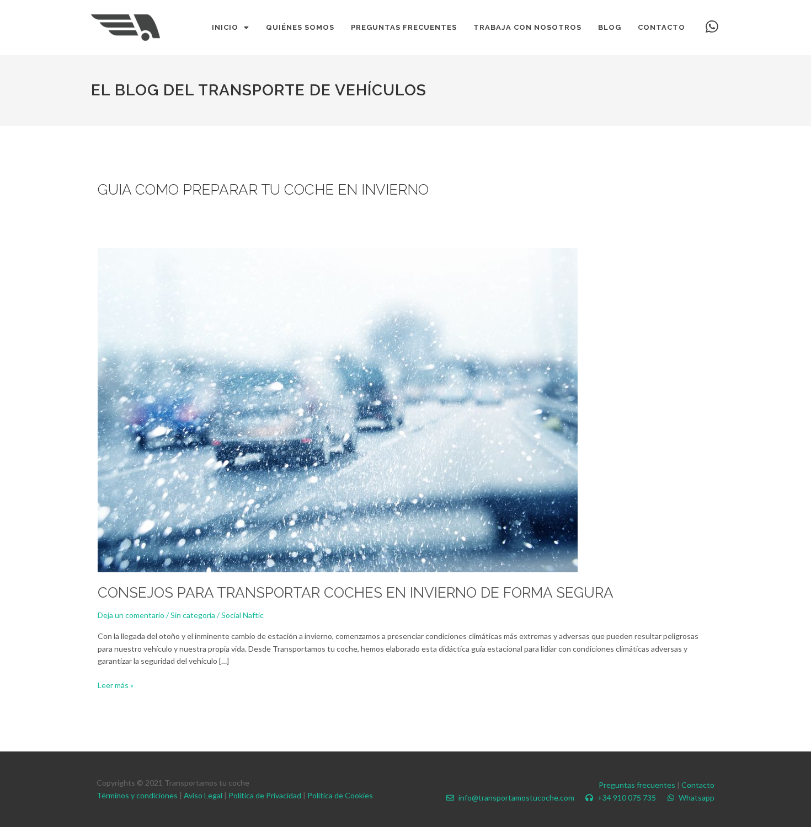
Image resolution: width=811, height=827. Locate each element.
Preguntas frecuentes (637, 785)
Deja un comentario (131, 615)
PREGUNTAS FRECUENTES (404, 27)
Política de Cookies (340, 795)
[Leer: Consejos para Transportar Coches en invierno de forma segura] (338, 409)
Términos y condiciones (137, 795)
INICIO (225, 27)
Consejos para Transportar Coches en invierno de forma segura (355, 592)
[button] (231, 27)
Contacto (697, 785)
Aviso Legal (203, 795)
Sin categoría (192, 615)
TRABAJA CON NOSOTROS (527, 27)
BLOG (609, 27)
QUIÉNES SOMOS (300, 27)
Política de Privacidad (264, 795)
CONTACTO (661, 27)
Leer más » (116, 684)
